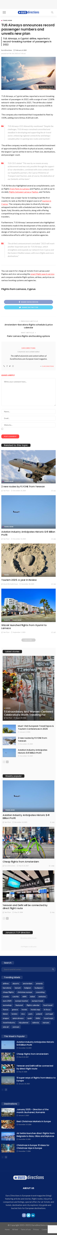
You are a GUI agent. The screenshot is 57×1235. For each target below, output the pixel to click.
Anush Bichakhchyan (10, 584)
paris (30, 1014)
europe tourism (21, 1001)
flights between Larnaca (20, 192)
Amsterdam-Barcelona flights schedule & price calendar (29, 326)
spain (29, 1018)
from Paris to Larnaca (19, 188)
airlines (6, 983)
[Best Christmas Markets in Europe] (8, 1124)
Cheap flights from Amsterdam (21, 861)
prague (6, 1018)
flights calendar (33, 1005)
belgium (27, 988)
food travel (47, 1005)
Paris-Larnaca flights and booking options (28, 336)
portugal (49, 1014)
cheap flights (8, 992)
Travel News (7, 20)
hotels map (35, 1009)
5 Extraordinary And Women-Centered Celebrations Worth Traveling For (28, 713)
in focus (47, 1009)
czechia (15, 996)
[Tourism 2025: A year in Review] (28, 560)
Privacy (36, 1229)
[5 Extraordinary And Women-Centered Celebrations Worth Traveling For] (28, 688)
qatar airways (18, 1018)
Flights (7, 620)
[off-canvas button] (4, 12)
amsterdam (27, 983)
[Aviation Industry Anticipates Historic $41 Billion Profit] (28, 512)
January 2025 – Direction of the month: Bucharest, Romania (32, 1111)
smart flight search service (42, 274)
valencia (35, 1022)
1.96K (52, 866)
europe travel (37, 1001)
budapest (39, 988)
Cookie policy (47, 1229)
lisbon (5, 1014)
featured (19, 1005)
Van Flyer (6, 490)
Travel (6, 574)
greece (15, 1009)
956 (53, 912)
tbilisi (38, 1018)
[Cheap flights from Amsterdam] (28, 843)
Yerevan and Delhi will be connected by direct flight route (25, 907)
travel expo (48, 1018)
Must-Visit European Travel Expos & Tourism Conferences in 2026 (36, 727)
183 (54, 584)
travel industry (9, 1022)
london (14, 1014)
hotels (24, 1009)
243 (54, 539)
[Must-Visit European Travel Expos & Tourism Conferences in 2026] (9, 729)
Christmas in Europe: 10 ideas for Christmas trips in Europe (33, 1147)
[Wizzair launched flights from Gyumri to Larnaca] (28, 605)
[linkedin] (33, 1215)
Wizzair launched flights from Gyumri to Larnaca (24, 626)
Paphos (35, 192)
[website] (4, 366)
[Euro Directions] (28, 12)
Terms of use (26, 1229)
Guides (7, 708)
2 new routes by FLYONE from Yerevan (23, 486)
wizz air (6, 1027)
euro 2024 (7, 1001)
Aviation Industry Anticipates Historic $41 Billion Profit (28, 533)
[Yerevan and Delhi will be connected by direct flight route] (28, 886)
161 (54, 491)
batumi (18, 988)
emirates (42, 996)
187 (54, 632)
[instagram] (13, 366)
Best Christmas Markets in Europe (34, 1121)
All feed (15, 1229)
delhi (24, 996)
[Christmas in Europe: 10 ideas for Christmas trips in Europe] (8, 1148)
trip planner (23, 1022)
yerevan (16, 1027)
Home (7, 1229)
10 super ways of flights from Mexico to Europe (36, 1079)
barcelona (7, 988)
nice (23, 1014)
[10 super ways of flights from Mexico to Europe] (8, 1080)
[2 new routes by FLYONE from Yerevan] (28, 466)
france (5, 1009)
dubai (32, 996)
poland (39, 1014)
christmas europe (25, 992)
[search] (52, 12)
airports (16, 983)
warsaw (46, 1022)
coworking (40, 992)
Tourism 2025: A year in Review (19, 580)
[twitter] (10, 366)
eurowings (7, 1005)
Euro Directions (6, 50)
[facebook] (6, 366)
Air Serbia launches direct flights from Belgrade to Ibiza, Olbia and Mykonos (35, 1135)
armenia (39, 983)
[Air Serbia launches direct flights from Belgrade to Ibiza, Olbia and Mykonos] (8, 1136)
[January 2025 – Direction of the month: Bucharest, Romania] (8, 1112)
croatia (6, 996)
